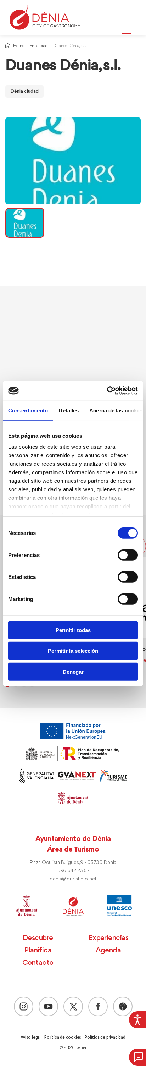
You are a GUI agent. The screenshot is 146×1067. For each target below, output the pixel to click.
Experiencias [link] (108, 938)
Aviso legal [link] (31, 1037)
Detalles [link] (68, 410)
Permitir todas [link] (73, 630)
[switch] (128, 554)
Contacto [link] (38, 963)
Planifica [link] (37, 950)
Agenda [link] (108, 950)
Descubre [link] (38, 938)
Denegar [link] (73, 671)
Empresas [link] (38, 46)
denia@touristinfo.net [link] (73, 879)
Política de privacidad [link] (105, 1037)
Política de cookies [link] (62, 1037)
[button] (137, 1057)
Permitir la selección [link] (73, 651)
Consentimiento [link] (28, 410)
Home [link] (18, 46)
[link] (137, 1019)
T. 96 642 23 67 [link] (73, 871)
